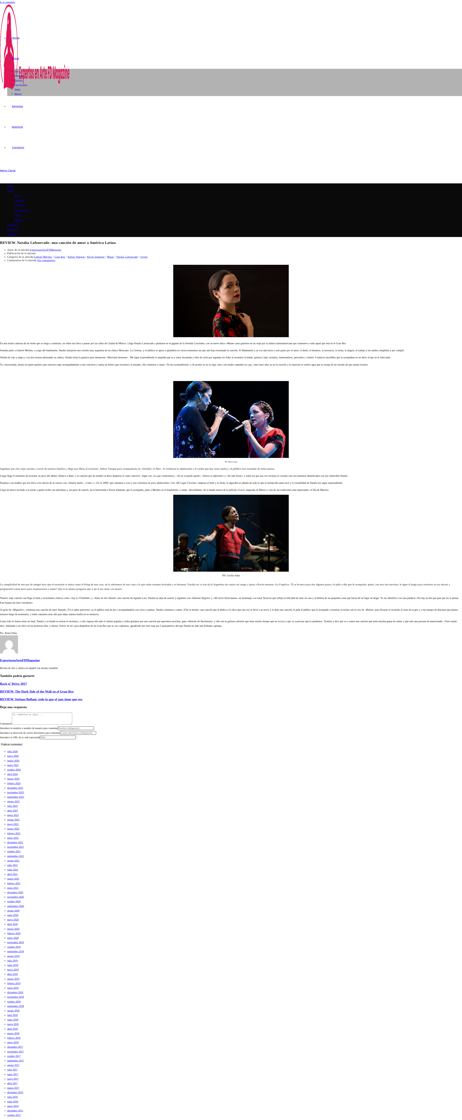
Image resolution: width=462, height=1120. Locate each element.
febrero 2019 (13, 983)
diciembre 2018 (15, 992)
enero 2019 (13, 988)
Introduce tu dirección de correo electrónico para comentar (30, 733)
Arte (16, 195)
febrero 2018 (13, 1038)
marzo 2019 (13, 979)
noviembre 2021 (15, 847)
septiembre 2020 (15, 906)
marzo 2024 (13, 778)
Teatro (17, 215)
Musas (110, 257)
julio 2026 (12, 751)
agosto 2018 (13, 1010)
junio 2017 (12, 1074)
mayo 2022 (13, 824)
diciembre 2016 (15, 1092)
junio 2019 (12, 965)
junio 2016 (12, 1101)
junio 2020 (12, 915)
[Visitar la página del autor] (9, 652)
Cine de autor (22, 210)
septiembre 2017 (15, 1060)
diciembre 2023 (15, 788)
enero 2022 (13, 838)
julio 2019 (12, 960)
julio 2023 (12, 806)
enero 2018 (13, 1042)
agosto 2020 (13, 910)
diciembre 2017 (15, 1047)
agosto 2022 (13, 819)
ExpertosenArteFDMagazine (45, 250)
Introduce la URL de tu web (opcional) (20, 737)
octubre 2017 (14, 1056)
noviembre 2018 (15, 997)
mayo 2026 (13, 756)
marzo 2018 (13, 1033)
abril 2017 (12, 1083)
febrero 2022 (13, 833)
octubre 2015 (14, 1115)
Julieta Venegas (76, 257)
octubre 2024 (14, 769)
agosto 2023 (13, 801)
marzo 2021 (13, 878)
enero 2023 (13, 815)
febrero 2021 (13, 883)
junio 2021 (12, 869)
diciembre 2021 (15, 842)
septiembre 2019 (15, 951)
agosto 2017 (13, 1065)
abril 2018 (12, 1029)
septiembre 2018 (15, 1006)
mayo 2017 (13, 1079)
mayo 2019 (13, 969)
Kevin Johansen (95, 257)
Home (10, 185)
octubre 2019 (14, 947)
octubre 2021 (14, 851)
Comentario (6, 723)
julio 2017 (12, 1069)
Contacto (12, 234)
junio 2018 (12, 1019)
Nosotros (12, 229)
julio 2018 (12, 1015)
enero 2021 (13, 888)
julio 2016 (12, 1097)
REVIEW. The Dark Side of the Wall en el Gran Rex (37, 691)
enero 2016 (13, 1106)
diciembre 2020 (15, 892)
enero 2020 (13, 938)
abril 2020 (12, 924)
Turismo (19, 205)
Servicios (12, 224)
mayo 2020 (13, 919)
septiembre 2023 (15, 797)
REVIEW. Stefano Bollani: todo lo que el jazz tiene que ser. (41, 699)
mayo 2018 (13, 1024)
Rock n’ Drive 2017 (13, 684)
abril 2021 (12, 874)
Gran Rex (60, 257)
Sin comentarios (46, 260)
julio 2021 (12, 865)
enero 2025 (13, 765)
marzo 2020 (13, 929)
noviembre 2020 (15, 897)
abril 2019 (12, 974)
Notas (10, 190)
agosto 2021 (13, 860)
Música (18, 219)
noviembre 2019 (15, 942)
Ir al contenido (7, 2)
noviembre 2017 (15, 1051)
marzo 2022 (13, 828)
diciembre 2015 (15, 1110)
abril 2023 (12, 810)
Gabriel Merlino (43, 257)
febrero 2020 (13, 933)
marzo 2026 (13, 760)
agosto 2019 (13, 956)
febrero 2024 (13, 783)
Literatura (19, 200)
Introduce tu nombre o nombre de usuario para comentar (29, 728)
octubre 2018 (14, 1001)
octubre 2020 (14, 901)
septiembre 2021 (15, 856)
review (144, 257)
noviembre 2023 (15, 792)
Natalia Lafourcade (127, 257)
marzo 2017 (13, 1088)
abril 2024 (12, 774)
